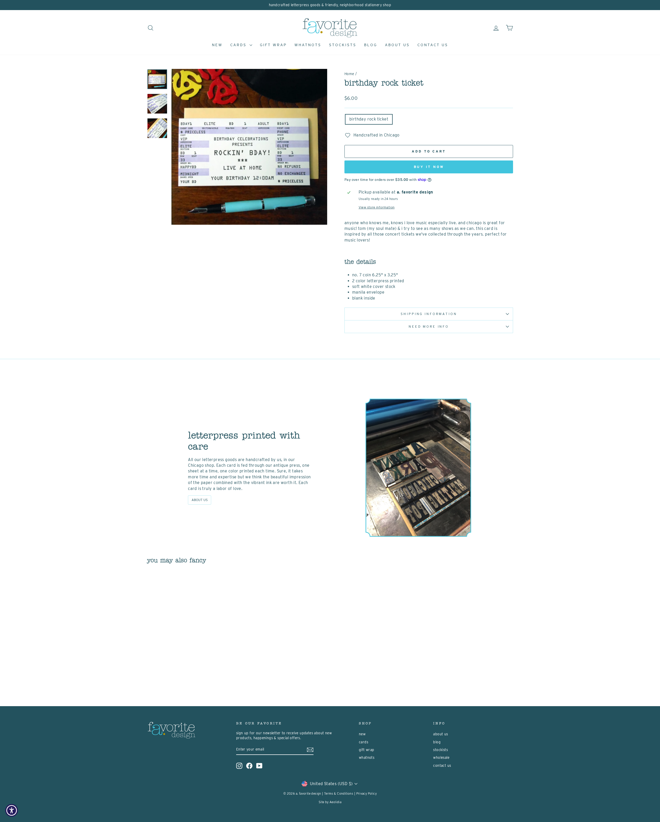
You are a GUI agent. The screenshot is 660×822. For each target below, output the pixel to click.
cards (239, 45)
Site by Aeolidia (330, 802)
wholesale (441, 757)
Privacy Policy (366, 793)
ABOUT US (200, 500)
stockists (342, 45)
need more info (429, 326)
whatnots (307, 45)
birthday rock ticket (368, 119)
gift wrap (273, 45)
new (217, 45)
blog (370, 45)
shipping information (429, 314)
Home (349, 74)
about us (397, 45)
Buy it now (429, 167)
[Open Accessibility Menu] (11, 810)
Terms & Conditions (338, 793)
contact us (432, 45)
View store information (377, 207)
